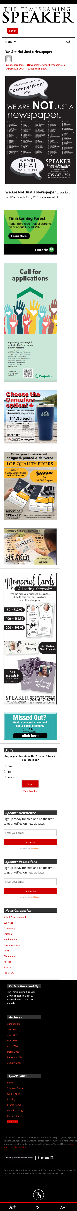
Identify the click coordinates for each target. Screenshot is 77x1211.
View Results (30, 791)
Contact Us (13, 1116)
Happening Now (38, 68)
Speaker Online (15, 1088)
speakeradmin (16, 64)
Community (10, 928)
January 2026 (14, 1062)
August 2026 (13, 1023)
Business (8, 922)
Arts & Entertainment (15, 917)
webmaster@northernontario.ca (47, 64)
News (6, 950)
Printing (11, 1099)
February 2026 (14, 1057)
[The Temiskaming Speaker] (38, 15)
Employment (10, 939)
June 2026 (12, 1035)
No (9, 771)
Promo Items (14, 1104)
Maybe (11, 777)
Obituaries (9, 956)
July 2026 (12, 1029)
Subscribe (12, 1121)
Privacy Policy (19, 1147)
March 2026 (13, 1051)
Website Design (15, 1110)
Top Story (9, 972)
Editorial (8, 933)
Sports (7, 967)
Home (10, 1082)
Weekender (13, 1093)
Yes (10, 766)
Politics (7, 961)
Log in (12, 31)
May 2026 (12, 1040)
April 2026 (12, 1046)
